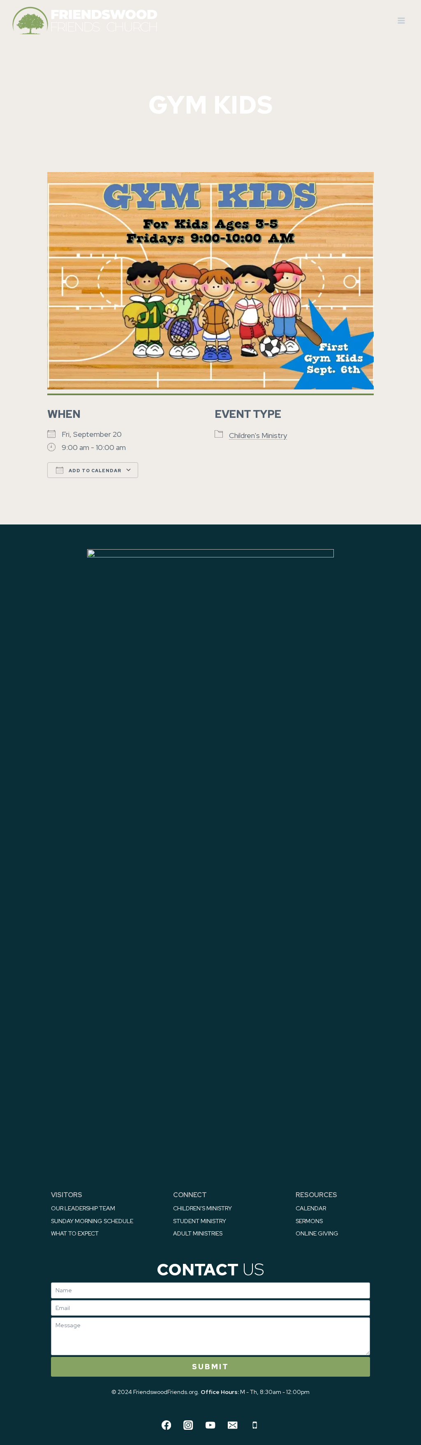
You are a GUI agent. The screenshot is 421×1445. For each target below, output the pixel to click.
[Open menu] (401, 20)
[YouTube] (210, 1425)
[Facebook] (166, 1425)
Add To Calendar (94, 470)
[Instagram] (188, 1425)
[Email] (232, 1425)
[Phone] (254, 1425)
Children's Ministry (258, 435)
